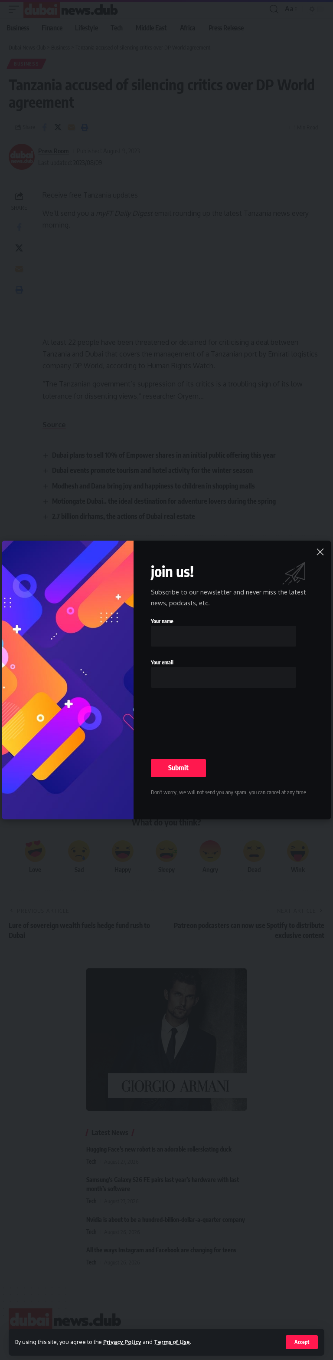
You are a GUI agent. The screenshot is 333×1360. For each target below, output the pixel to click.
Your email (162, 662)
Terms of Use (172, 1341)
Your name (162, 621)
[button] (302, 1342)
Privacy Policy (122, 1341)
